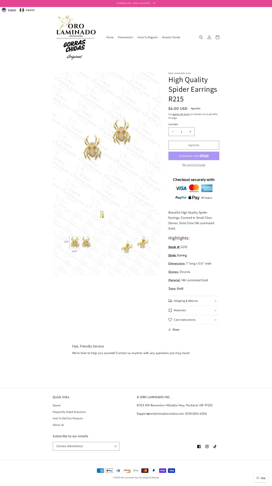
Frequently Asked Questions (69, 412)
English (12, 9)
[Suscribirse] (115, 446)
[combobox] (9, 10)
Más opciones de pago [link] (194, 164)
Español (30, 9)
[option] (27, 10)
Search (57, 405)
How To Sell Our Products (68, 418)
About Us (58, 425)
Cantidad (173, 124)
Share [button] (176, 329)
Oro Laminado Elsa (129, 477)
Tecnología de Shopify (149, 477)
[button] (201, 37)
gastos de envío (181, 114)
